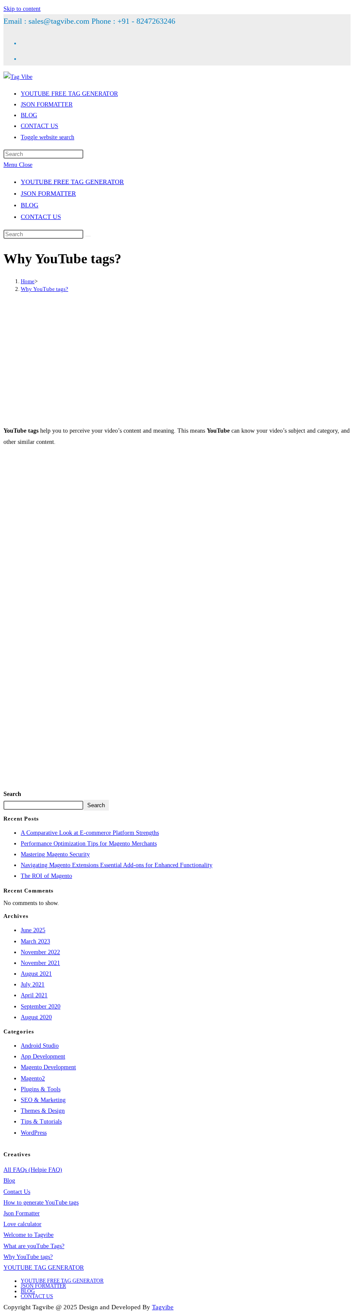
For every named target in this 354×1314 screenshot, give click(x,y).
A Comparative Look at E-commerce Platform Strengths (90, 833)
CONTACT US (41, 216)
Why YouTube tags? (44, 289)
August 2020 (36, 1017)
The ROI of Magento (46, 876)
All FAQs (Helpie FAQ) (32, 1170)
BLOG (29, 205)
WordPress (34, 1133)
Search (12, 794)
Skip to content (22, 9)
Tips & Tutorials (41, 1121)
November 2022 (40, 952)
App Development (43, 1056)
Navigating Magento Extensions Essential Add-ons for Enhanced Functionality (116, 865)
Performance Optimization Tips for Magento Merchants (89, 843)
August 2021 (36, 974)
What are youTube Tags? (33, 1246)
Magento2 (33, 1078)
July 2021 (32, 984)
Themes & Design (43, 1111)
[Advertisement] (177, 359)
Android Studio (40, 1045)
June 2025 (33, 930)
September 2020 (40, 1006)
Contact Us (16, 1192)
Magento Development (48, 1067)
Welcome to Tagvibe (28, 1235)
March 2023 (35, 941)
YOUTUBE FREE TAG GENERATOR (72, 181)
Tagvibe (163, 1307)
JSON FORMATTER (48, 193)
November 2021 (40, 963)
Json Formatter (21, 1213)
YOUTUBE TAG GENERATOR (43, 1267)
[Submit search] (88, 236)
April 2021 (34, 995)
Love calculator (22, 1224)
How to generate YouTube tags (41, 1202)
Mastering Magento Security (55, 854)
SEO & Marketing (43, 1100)
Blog (9, 1180)
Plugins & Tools (40, 1089)
